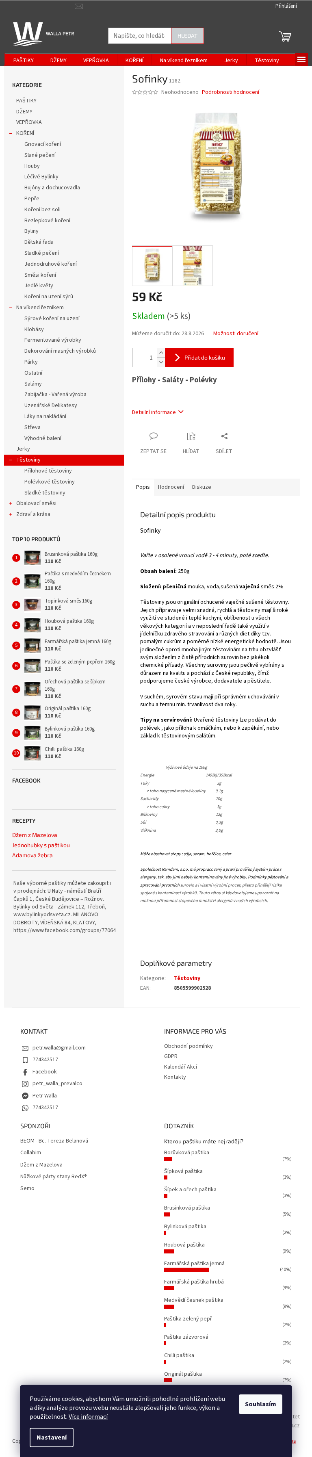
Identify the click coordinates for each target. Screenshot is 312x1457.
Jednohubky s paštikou (41, 845)
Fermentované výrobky (52, 340)
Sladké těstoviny (44, 493)
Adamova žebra (32, 855)
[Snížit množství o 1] (161, 362)
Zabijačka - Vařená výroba (55, 394)
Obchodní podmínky (188, 1046)
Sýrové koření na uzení (52, 318)
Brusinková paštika (187, 1208)
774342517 (45, 1060)
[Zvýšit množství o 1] (161, 353)
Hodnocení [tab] (171, 487)
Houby (32, 166)
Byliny (31, 231)
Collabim (30, 1153)
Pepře (31, 199)
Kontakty (175, 1077)
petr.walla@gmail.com (59, 1048)
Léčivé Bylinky (41, 177)
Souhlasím (260, 1404)
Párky (31, 362)
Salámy (33, 384)
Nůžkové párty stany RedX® (53, 1177)
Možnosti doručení (235, 334)
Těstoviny (28, 460)
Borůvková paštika (186, 1153)
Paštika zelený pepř (188, 1319)
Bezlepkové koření (47, 221)
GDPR (171, 1056)
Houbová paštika (184, 1245)
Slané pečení (40, 155)
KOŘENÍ (25, 133)
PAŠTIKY (26, 101)
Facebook (44, 1072)
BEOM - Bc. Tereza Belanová (54, 1141)
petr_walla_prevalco (57, 1084)
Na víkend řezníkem (40, 308)
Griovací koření (42, 144)
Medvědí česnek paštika (193, 1300)
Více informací (88, 1416)
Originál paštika (183, 1374)
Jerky (23, 449)
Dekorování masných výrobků (60, 351)
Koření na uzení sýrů (48, 297)
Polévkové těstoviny (49, 482)
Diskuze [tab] (201, 487)
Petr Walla (44, 1096)
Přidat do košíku (204, 357)
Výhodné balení (42, 438)
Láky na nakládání (45, 416)
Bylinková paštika (185, 1227)
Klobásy (34, 329)
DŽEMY (24, 112)
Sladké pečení (41, 253)
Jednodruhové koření (50, 264)
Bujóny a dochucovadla (52, 188)
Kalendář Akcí (180, 1067)
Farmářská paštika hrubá (194, 1282)
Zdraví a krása (33, 514)
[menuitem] (23, 60)
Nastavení (52, 1437)
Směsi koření (40, 275)
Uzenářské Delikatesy (50, 405)
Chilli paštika (179, 1355)
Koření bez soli (42, 210)
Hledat (187, 35)
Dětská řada (39, 242)
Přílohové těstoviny (48, 471)
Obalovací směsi (36, 503)
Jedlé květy (38, 286)
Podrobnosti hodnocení (230, 92)
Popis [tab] (143, 487)
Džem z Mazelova (34, 835)
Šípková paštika (183, 1171)
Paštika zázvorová (186, 1337)
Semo (27, 1188)
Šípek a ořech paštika (190, 1190)
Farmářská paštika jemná (194, 1264)
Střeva (32, 427)
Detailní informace (154, 412)
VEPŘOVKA (29, 122)
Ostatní (33, 373)
